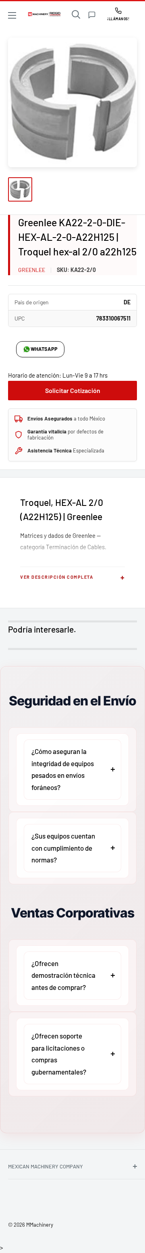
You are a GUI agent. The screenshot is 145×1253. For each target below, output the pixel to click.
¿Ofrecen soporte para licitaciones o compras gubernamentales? (58, 1054)
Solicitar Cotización (72, 390)
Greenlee (31, 269)
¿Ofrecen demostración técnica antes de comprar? (63, 975)
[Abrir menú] (12, 15)
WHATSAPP (44, 349)
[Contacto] (92, 15)
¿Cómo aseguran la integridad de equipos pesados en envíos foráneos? (62, 769)
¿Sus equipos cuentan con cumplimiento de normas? (63, 848)
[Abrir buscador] (76, 14)
